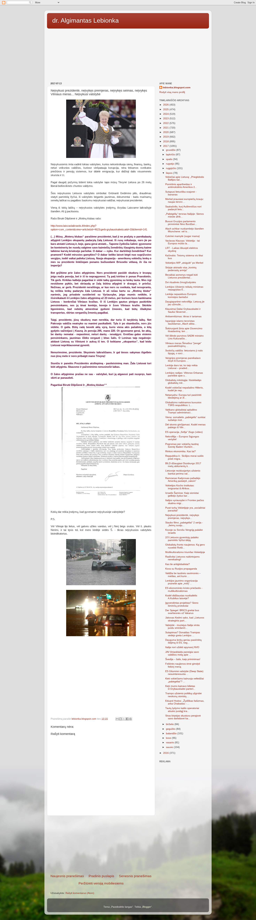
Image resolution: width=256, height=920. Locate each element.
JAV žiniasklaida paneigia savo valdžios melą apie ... (182, 653)
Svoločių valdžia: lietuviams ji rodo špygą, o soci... (184, 352)
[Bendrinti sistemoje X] (124, 719)
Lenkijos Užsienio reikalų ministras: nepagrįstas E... (184, 288)
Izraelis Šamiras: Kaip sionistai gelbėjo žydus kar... (182, 494)
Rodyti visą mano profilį (172, 92)
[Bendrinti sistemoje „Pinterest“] (130, 719)
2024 (166, 114)
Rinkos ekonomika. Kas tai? (180, 451)
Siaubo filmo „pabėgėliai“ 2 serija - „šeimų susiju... (184, 524)
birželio (170, 724)
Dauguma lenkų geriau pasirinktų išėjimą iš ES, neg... (183, 641)
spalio (169, 159)
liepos (169, 173)
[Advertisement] (128, 54)
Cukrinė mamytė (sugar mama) (182, 236)
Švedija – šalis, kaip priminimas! (182, 659)
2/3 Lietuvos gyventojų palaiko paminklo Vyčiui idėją (182, 538)
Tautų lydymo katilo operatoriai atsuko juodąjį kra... (182, 709)
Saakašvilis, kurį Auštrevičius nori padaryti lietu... (183, 208)
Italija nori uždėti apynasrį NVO (182, 647)
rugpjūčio (171, 168)
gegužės (171, 729)
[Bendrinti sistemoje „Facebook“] (127, 719)
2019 (166, 136)
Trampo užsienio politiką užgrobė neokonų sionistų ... (183, 694)
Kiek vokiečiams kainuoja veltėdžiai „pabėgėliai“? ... (184, 680)
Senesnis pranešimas (135, 876)
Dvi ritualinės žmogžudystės (180, 282)
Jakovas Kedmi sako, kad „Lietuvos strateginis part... (184, 619)
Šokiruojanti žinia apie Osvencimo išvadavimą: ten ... (183, 330)
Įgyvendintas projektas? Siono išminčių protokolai (181, 604)
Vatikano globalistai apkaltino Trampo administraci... (181, 411)
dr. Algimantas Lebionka (85, 20)
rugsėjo (170, 163)
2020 (166, 132)
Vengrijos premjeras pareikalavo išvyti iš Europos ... (183, 359)
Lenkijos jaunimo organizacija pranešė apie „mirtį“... (181, 582)
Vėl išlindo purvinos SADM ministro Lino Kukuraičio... (184, 337)
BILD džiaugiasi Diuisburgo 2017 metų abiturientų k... (183, 464)
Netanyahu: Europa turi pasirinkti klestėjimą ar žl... (183, 396)
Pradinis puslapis (101, 876)
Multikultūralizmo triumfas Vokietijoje (185, 552)
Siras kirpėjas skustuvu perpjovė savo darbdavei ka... (183, 717)
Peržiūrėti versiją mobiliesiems (101, 883)
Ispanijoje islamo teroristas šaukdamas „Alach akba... (180, 322)
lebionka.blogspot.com (176, 87)
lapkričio (171, 154)
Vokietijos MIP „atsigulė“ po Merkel (184, 263)
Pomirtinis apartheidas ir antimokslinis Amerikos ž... (181, 185)
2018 (166, 141)
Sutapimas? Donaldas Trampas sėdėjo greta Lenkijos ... (182, 634)
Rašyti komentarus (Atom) (79, 893)
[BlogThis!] (120, 719)
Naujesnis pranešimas (67, 876)
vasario (170, 742)
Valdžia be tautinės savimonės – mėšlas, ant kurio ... (183, 574)
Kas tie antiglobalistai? (177, 564)
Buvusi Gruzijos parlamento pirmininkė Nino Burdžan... (181, 222)
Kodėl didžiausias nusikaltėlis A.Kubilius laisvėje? (181, 597)
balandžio (171, 733)
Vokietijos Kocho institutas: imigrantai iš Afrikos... (179, 487)
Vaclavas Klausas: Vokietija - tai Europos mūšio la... (182, 242)
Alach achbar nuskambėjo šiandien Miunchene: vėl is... (184, 230)
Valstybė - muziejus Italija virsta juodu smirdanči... (182, 626)
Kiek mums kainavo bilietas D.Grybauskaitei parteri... (180, 687)
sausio (170, 747)
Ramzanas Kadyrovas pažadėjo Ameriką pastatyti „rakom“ (182, 479)
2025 (166, 109)
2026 (166, 104)
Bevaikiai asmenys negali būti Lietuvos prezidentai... (181, 276)
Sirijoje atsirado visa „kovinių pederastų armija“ (180, 269)
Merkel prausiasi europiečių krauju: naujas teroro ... (184, 200)
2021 (166, 127)
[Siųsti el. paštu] (117, 719)
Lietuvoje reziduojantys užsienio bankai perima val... (182, 472)
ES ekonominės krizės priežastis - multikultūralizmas (183, 589)
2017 (166, 146)
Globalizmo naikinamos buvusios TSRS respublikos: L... (183, 404)
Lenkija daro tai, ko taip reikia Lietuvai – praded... (181, 366)
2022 (166, 123)
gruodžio (171, 150)
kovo (169, 738)
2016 (166, 753)
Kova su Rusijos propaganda (181, 568)
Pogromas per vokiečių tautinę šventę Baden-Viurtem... (182, 445)
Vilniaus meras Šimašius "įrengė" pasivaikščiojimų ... (183, 344)
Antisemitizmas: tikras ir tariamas (183, 316)
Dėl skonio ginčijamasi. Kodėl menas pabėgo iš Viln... (185, 426)
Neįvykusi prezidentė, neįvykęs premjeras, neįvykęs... (182, 516)
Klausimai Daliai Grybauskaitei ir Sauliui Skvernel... (183, 310)
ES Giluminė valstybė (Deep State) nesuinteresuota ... (184, 672)
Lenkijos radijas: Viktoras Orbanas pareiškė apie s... (184, 374)
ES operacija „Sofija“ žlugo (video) (184, 432)
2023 (166, 118)
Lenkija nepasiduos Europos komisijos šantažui (180, 295)
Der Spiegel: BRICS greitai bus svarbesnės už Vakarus (182, 611)
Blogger (146, 907)
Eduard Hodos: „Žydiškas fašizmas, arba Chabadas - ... (184, 702)
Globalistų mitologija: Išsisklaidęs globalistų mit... (183, 381)
